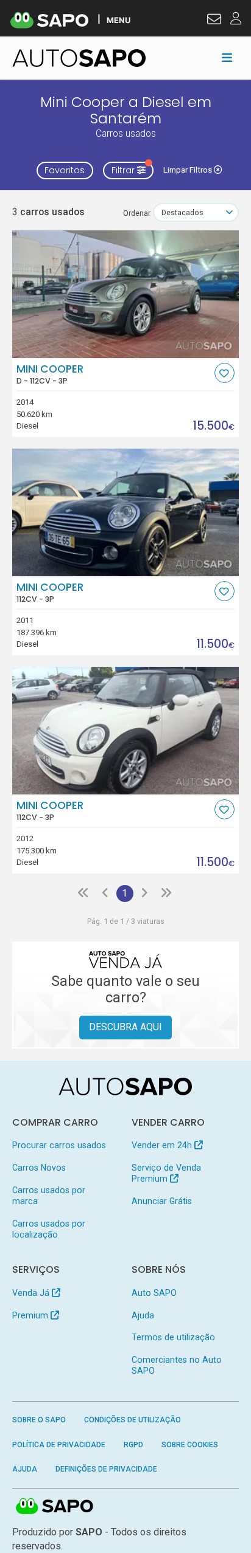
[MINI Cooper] (125, 512)
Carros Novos (39, 1167)
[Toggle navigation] (226, 57)
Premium (31, 1315)
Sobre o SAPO (39, 1420)
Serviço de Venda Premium (166, 1173)
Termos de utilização (173, 1337)
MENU (118, 19)
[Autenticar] (214, 21)
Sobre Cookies (189, 1445)
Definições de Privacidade (106, 1469)
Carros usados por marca (48, 1195)
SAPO (54, 1507)
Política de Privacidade (58, 1445)
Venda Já (32, 1293)
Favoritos (64, 170)
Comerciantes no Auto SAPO (177, 1365)
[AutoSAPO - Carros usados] (79, 58)
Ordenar (136, 213)
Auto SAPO (154, 1293)
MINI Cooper (49, 374)
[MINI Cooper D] (125, 294)
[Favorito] (224, 373)
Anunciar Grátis (162, 1201)
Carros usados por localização (48, 1229)
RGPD (133, 1445)
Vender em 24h (163, 1145)
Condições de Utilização (132, 1420)
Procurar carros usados (59, 1145)
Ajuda (143, 1315)
